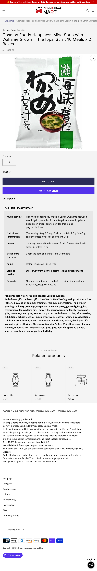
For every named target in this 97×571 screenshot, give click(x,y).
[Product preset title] (16, 380)
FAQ (5, 510)
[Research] (87, 10)
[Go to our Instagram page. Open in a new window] (6, 468)
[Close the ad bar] (93, 2)
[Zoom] (93, 58)
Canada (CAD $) (14, 529)
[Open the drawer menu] (4, 10)
